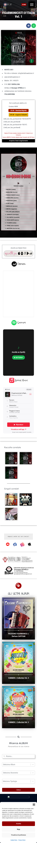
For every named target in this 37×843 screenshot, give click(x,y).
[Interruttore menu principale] (31, 4)
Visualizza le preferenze (18, 835)
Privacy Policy (21, 840)
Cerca (18, 790)
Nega (18, 829)
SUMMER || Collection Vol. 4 (18, 678)
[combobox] (20, 756)
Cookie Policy (14, 840)
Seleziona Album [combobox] (9, 764)
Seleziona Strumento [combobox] (10, 773)
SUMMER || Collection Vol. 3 (18, 722)
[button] (34, 805)
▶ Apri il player (18, 357)
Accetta (18, 824)
